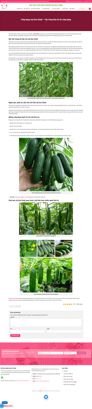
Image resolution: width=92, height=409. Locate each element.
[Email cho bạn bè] (15, 306)
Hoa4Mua (40, 390)
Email (48, 328)
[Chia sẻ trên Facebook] (10, 306)
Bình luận (12, 317)
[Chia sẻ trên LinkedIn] (20, 306)
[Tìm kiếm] (90, 9)
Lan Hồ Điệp (65, 8)
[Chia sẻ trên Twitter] (12, 306)
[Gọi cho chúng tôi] (2, 377)
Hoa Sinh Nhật (46, 8)
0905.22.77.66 (38, 378)
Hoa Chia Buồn (56, 8)
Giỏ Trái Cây (27, 8)
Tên (11, 328)
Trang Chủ (19, 8)
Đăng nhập (82, 8)
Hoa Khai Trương (35, 8)
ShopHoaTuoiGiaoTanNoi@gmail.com (23, 380)
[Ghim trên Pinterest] (17, 306)
